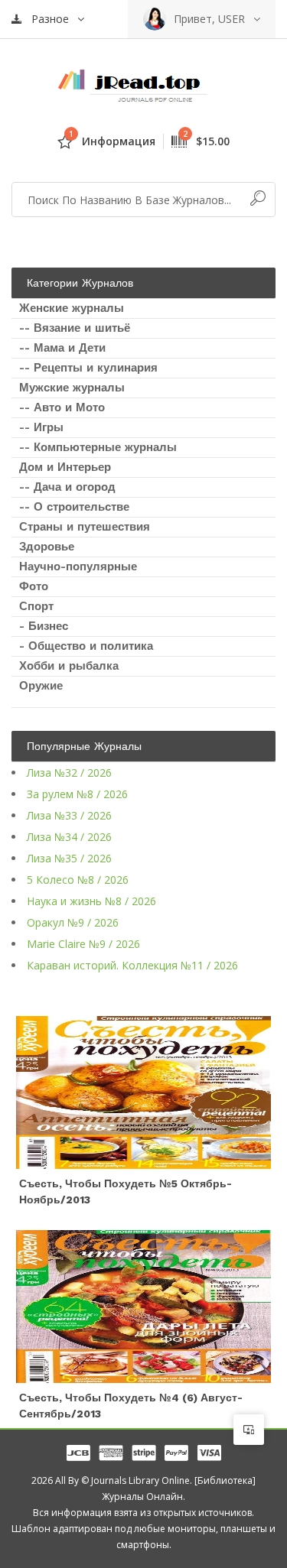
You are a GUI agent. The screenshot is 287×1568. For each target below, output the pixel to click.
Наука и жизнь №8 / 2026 (91, 901)
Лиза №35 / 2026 (69, 858)
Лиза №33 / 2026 (69, 815)
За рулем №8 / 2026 (77, 794)
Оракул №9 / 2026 (73, 922)
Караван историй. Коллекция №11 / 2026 (132, 965)
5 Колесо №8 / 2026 (78, 879)
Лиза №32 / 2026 (69, 772)
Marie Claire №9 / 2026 (83, 944)
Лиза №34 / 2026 (69, 836)
